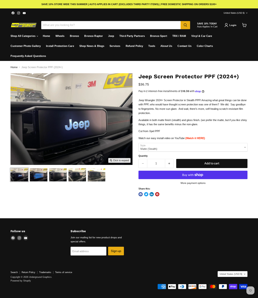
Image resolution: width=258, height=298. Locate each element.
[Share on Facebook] (140, 194)
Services (115, 45)
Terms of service (63, 272)
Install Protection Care (60, 45)
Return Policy (28, 272)
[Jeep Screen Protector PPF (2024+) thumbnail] (19, 175)
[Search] (185, 25)
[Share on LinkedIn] (152, 194)
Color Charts (205, 45)
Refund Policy (134, 45)
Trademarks (45, 272)
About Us (166, 45)
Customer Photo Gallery (26, 45)
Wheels (60, 35)
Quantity (143, 156)
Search (14, 272)
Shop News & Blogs (91, 45)
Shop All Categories (23, 35)
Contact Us (184, 45)
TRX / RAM (179, 35)
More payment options (193, 183)
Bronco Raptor (93, 35)
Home (46, 35)
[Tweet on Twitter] (146, 194)
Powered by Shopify (21, 280)
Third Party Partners (132, 35)
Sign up (116, 251)
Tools (151, 45)
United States (234, 13)
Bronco (74, 35)
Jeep (111, 35)
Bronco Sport (158, 35)
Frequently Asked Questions (28, 55)
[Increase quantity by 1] (169, 163)
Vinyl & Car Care (201, 35)
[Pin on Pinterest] (157, 194)
